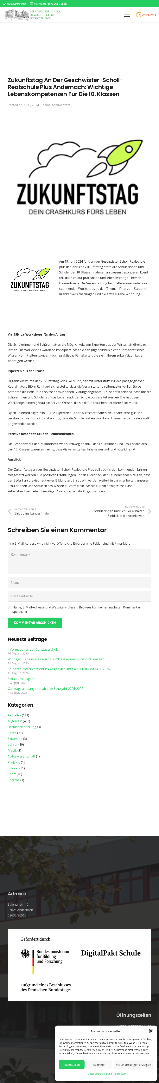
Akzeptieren (72, 1065)
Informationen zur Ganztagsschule (33, 649)
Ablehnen (99, 1065)
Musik (12, 750)
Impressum (120, 1073)
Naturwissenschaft (21, 756)
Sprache (14, 780)
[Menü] (127, 15)
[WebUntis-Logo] (146, 14)
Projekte (14, 762)
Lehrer (13, 744)
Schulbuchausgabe (21, 679)
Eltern (12, 733)
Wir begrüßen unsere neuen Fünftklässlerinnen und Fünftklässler (56, 659)
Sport (12, 774)
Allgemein (15, 721)
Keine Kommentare (56, 105)
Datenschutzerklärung (100, 1073)
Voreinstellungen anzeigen (133, 1065)
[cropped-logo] (33, 15)
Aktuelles (14, 715)
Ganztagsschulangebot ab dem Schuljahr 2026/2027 (45, 688)
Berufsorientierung (22, 727)
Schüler (13, 768)
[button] (151, 1031)
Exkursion (15, 739)
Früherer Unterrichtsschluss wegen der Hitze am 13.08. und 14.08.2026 (59, 669)
